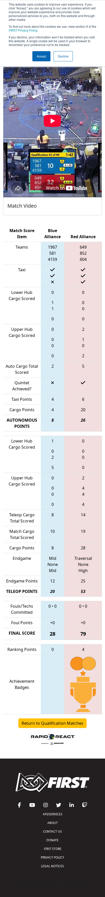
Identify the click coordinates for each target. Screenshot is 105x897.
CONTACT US (52, 831)
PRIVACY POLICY (52, 857)
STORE (52, 849)
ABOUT (52, 823)
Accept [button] (41, 56)
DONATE (52, 840)
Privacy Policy (23, 30)
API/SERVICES (52, 814)
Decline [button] (63, 56)
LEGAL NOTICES (52, 866)
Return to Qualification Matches (52, 723)
